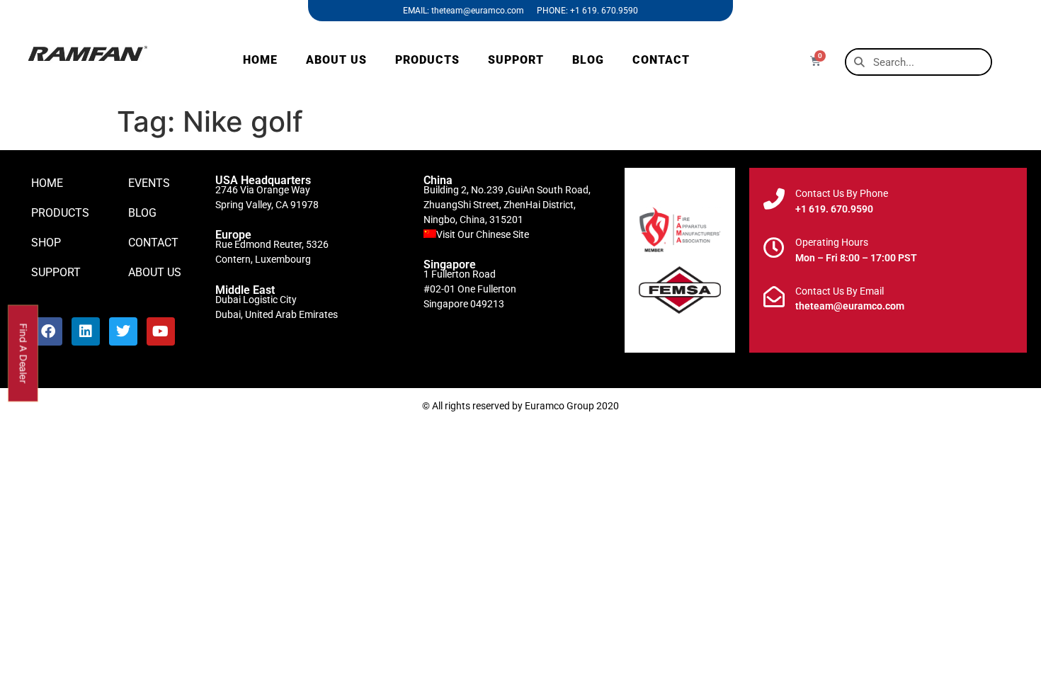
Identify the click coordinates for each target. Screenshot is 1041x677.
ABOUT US (336, 60)
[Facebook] (48, 331)
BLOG (588, 60)
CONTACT (661, 60)
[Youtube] (161, 331)
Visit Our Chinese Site (482, 234)
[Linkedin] (86, 331)
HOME (260, 60)
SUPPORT (516, 60)
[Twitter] (123, 331)
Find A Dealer (24, 353)
